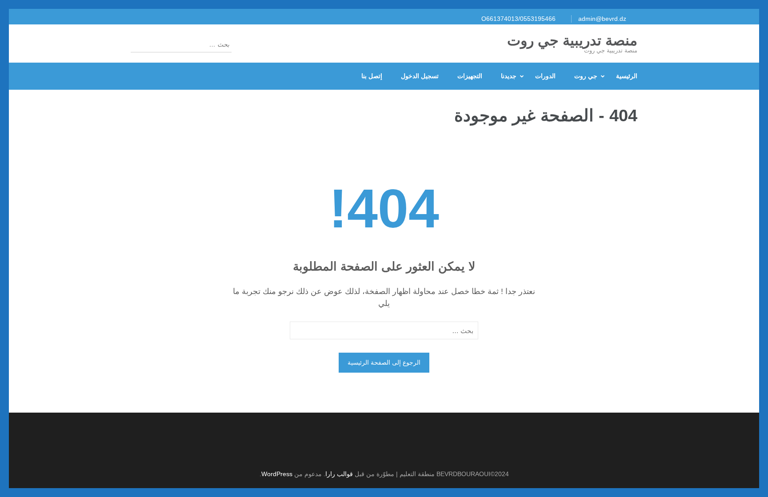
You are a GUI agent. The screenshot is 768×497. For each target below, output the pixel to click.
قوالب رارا (339, 473)
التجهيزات (469, 76)
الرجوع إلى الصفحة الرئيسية (384, 362)
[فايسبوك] (379, 451)
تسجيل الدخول (420, 76)
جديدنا (508, 76)
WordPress (276, 473)
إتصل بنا (371, 76)
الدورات (545, 76)
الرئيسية (626, 76)
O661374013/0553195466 (518, 18)
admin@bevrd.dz (602, 18)
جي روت (585, 76)
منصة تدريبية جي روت (572, 40)
